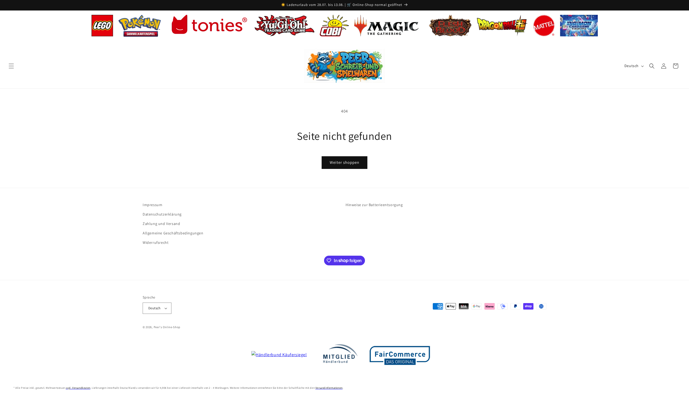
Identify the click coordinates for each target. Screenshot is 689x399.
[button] (11, 66)
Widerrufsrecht (155, 242)
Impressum (152, 204)
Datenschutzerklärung (162, 214)
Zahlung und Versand (161, 223)
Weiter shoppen (344, 162)
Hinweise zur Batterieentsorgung (374, 204)
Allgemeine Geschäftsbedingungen (173, 233)
